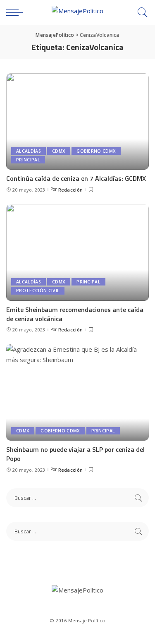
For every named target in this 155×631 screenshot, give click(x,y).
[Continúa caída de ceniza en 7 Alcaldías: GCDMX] (77, 121)
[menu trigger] (16, 12)
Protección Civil (38, 290)
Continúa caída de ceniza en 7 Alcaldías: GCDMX (76, 178)
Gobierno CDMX (96, 151)
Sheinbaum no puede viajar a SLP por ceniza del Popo (75, 453)
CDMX (58, 151)
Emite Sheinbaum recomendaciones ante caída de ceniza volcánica (74, 314)
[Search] (140, 12)
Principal (28, 160)
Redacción (70, 189)
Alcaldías (28, 151)
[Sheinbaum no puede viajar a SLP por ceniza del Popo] (77, 392)
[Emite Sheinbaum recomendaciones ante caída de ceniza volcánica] (77, 252)
